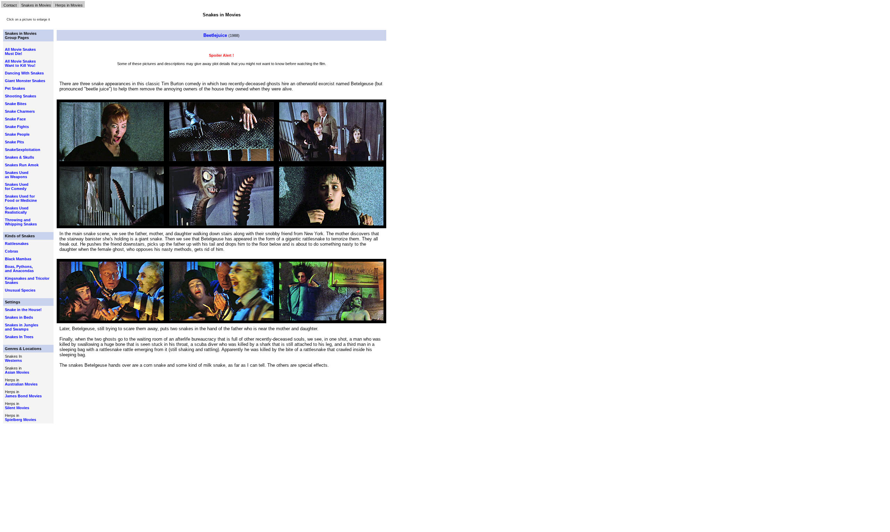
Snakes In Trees (19, 337)
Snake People (17, 134)
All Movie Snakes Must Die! (20, 51)
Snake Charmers (20, 111)
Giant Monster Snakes (25, 81)
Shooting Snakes (20, 96)
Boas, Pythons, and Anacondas (19, 268)
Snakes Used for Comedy (17, 186)
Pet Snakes (15, 88)
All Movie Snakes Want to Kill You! (20, 63)
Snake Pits (14, 142)
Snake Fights (17, 127)
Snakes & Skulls (19, 157)
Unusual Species (20, 290)
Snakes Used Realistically (17, 210)
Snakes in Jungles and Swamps (21, 327)
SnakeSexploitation (22, 150)
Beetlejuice (215, 35)
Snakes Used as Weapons (17, 174)
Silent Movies (17, 408)
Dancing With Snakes (24, 73)
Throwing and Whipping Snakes (21, 222)
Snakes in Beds (19, 317)
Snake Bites (15, 104)
